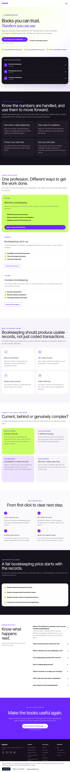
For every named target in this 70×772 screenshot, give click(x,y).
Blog (58, 747)
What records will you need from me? (50, 644)
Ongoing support (32, 750)
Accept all (6, 769)
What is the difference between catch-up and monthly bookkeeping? (50, 628)
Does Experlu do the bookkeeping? (50, 685)
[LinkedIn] (14, 752)
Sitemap (59, 755)
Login (43, 755)
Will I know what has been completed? (50, 678)
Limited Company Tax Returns (33, 755)
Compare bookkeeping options (39, 40)
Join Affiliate (45, 752)
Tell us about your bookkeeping (15, 39)
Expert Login (45, 760)
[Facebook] (3, 752)
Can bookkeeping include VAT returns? (50, 658)
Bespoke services (32, 752)
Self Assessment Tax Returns (32, 760)
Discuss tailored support (13, 304)
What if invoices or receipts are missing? (50, 671)
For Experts (45, 757)
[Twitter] (6, 752)
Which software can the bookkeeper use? (50, 651)
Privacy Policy (25, 765)
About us (44, 747)
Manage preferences (33, 769)
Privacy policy (60, 750)
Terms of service (61, 752)
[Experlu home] (5, 3)
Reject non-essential (18, 769)
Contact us (45, 750)
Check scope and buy (12, 266)
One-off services (32, 747)
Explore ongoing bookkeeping (35, 227)
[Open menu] (66, 3)
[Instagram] (10, 752)
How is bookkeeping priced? (50, 664)
